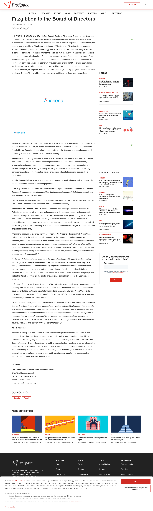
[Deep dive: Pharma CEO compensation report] (93, 424)
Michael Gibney (103, 119)
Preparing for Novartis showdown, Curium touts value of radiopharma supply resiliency (110, 239)
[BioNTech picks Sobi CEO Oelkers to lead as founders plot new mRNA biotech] (27, 424)
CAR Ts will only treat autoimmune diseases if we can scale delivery (109, 196)
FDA (100, 125)
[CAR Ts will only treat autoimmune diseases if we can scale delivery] (128, 196)
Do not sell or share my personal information (135, 488)
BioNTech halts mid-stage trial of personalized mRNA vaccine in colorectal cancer (110, 82)
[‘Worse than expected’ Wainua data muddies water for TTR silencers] (128, 96)
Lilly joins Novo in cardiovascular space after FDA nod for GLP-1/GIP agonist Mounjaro (110, 129)
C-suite (47, 435)
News (31, 13)
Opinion (102, 178)
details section (76, 501)
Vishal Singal (103, 200)
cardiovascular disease (108, 92)
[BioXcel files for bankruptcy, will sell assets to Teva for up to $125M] (128, 115)
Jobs (67, 13)
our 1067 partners (18, 481)
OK (135, 481)
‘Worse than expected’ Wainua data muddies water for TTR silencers (109, 97)
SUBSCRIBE (132, 5)
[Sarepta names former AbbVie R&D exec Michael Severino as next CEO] (60, 424)
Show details (10, 507)
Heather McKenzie (104, 87)
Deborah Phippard (104, 186)
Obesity (102, 206)
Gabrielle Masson (104, 101)
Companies (79, 13)
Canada (17, 398)
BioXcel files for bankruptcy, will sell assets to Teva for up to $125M (110, 115)
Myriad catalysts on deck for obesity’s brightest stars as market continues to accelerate (109, 210)
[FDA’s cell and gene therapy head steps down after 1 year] (126, 424)
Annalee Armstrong (35, 442)
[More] (35, 13)
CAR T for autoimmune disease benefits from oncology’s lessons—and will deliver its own (110, 182)
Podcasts (45, 13)
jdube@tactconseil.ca (27, 383)
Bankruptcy (104, 111)
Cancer (102, 78)
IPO (100, 221)
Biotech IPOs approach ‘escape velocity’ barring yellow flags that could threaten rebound (110, 225)
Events (57, 13)
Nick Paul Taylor (104, 243)
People (26, 398)
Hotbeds (92, 13)
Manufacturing (105, 235)
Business (15, 435)
